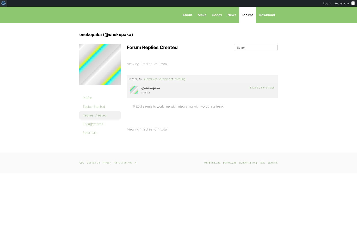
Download (267, 15)
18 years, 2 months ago (262, 87)
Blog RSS (273, 162)
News (231, 15)
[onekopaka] (100, 88)
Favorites (89, 132)
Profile (87, 98)
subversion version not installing (164, 79)
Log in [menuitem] (327, 3)
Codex (217, 15)
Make (202, 15)
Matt (262, 162)
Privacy (106, 162)
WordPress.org (212, 162)
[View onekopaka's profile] (134, 90)
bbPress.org (100, 15)
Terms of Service (122, 162)
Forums (247, 15)
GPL (81, 162)
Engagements (93, 124)
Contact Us (93, 162)
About (187, 15)
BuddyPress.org (248, 162)
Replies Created (95, 115)
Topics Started (94, 106)
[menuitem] (3, 3)
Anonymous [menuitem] (342, 3)
